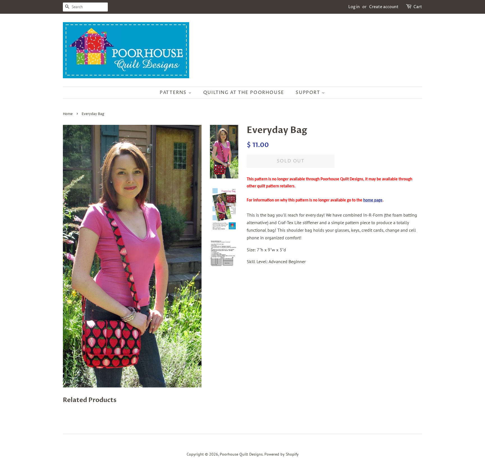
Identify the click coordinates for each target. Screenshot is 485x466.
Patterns (174, 92)
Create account (384, 7)
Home (68, 114)
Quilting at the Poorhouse (243, 92)
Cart (417, 7)
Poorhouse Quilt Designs (241, 454)
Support (309, 92)
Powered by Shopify (281, 454)
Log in (354, 7)
